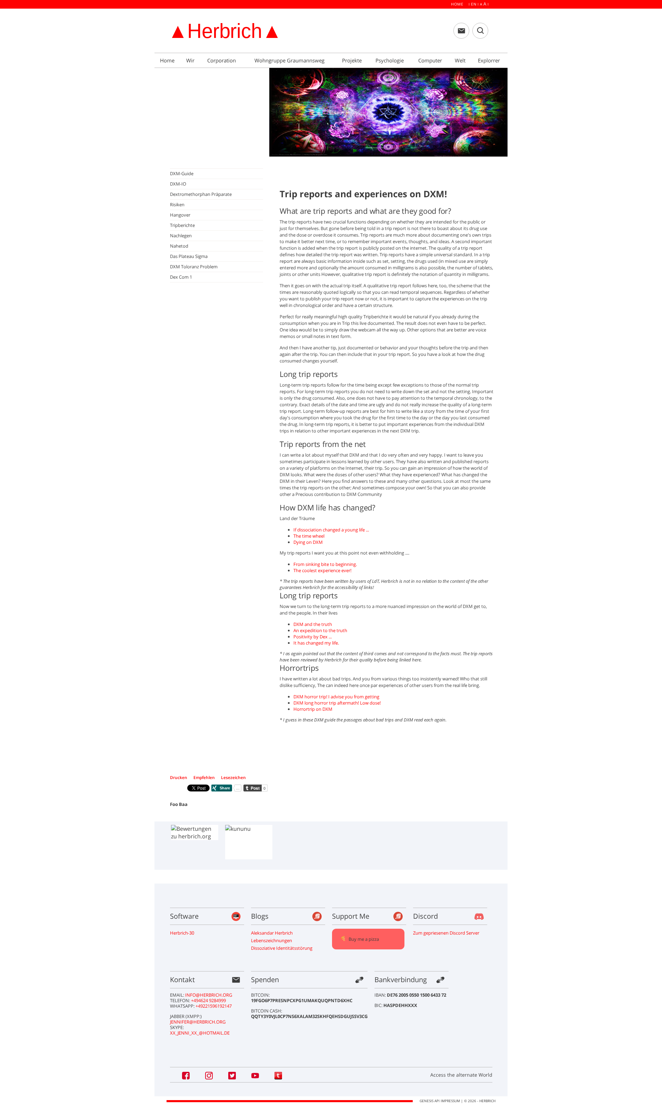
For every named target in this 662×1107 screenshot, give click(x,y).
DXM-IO (178, 184)
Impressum (450, 1100)
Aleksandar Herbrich (272, 933)
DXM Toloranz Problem (194, 266)
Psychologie (390, 60)
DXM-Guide (181, 173)
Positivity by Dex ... (312, 637)
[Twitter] (232, 1074)
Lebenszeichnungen (271, 940)
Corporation (222, 60)
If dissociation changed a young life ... (331, 530)
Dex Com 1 (181, 277)
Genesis (426, 1100)
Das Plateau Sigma (189, 256)
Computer (430, 60)
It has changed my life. (316, 643)
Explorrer (489, 60)
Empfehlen (204, 777)
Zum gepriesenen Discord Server (446, 933)
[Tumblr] (278, 1074)
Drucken (179, 777)
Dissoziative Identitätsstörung (281, 948)
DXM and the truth (312, 624)
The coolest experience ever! (322, 570)
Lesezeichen (233, 777)
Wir (191, 60)
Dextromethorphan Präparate (201, 194)
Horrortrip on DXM (312, 709)
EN (474, 4)
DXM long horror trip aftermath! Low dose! (337, 703)
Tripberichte (182, 225)
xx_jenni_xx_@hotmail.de (200, 1033)
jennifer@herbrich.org (197, 1022)
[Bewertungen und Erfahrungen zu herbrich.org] (194, 832)
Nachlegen (181, 235)
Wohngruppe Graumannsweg (290, 60)
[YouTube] (255, 1074)
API (437, 1100)
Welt (461, 60)
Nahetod (179, 246)
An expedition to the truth (320, 630)
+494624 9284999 (208, 1000)
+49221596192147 (213, 1006)
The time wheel (308, 536)
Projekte (352, 60)
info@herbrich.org (208, 995)
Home (457, 4)
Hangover (180, 215)
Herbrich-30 (182, 933)
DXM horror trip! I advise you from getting (336, 697)
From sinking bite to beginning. (325, 564)
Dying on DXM (308, 542)
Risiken (177, 204)
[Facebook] (186, 1074)
